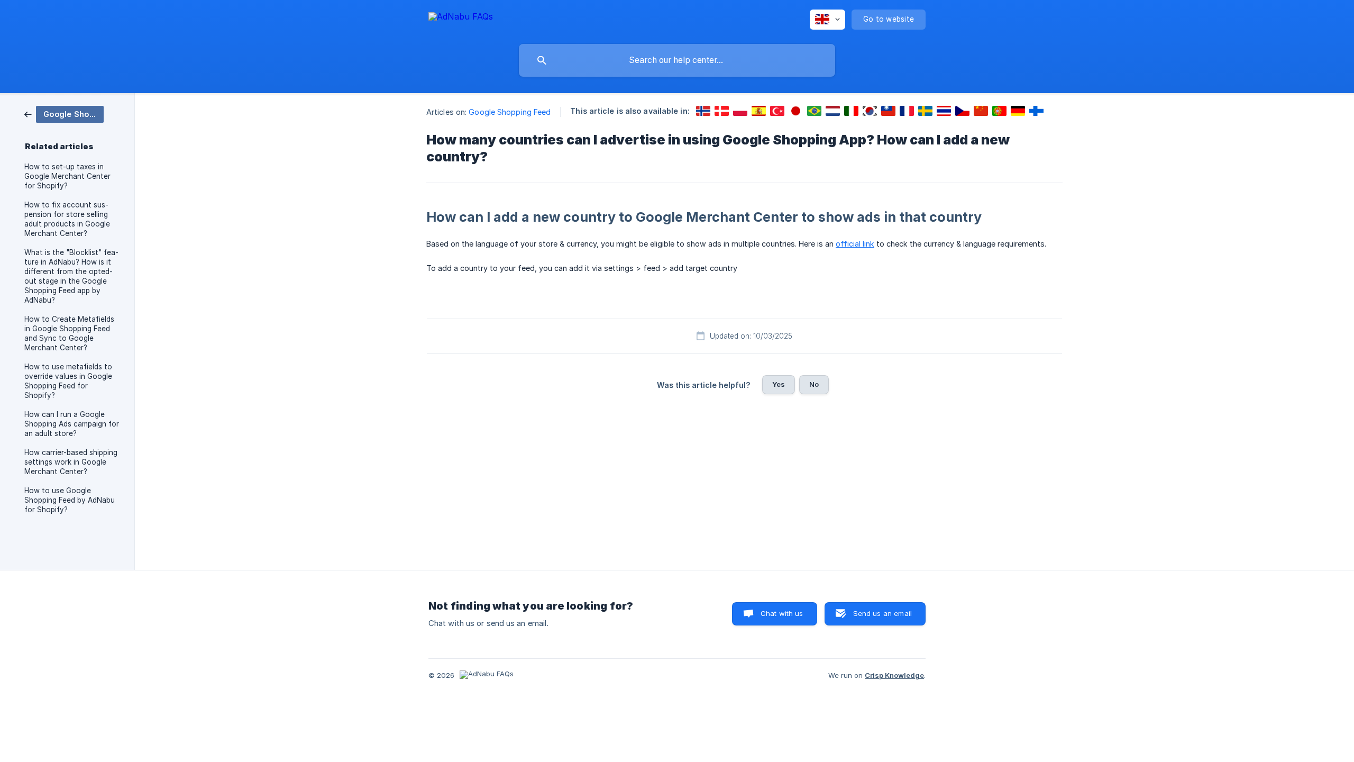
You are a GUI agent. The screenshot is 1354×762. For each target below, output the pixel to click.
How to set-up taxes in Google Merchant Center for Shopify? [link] (67, 176)
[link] (64, 113)
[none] (460, 18)
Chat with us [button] (782, 613)
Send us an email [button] (882, 613)
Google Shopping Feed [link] (510, 111)
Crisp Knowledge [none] (894, 675)
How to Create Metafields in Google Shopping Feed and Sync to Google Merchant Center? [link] (69, 333)
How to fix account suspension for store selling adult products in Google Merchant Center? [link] (67, 219)
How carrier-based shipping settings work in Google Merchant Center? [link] (70, 462)
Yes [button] (778, 384)
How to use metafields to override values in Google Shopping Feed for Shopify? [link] (68, 381)
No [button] (814, 384)
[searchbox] (677, 60)
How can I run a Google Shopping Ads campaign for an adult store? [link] (71, 424)
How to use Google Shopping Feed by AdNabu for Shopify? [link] (69, 500)
